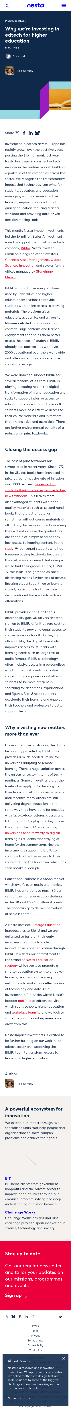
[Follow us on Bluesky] (13, 1316)
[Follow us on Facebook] (20, 1316)
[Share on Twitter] (17, 133)
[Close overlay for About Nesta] (65, 1358)
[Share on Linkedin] (30, 133)
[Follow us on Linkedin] (26, 1316)
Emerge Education (46, 925)
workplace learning (26, 1012)
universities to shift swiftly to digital (32, 833)
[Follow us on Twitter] (7, 1316)
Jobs (35, 1331)
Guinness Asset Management (27, 260)
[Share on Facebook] (24, 133)
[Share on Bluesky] (37, 133)
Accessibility (35, 1345)
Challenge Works (20, 1212)
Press (35, 1326)
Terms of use (35, 1340)
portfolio (24, 1001)
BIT (8, 1178)
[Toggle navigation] (64, 5)
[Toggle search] (7, 7)
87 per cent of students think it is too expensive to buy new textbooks (35, 490)
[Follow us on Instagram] (32, 1316)
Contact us (35, 1350)
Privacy (35, 1335)
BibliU (25, 248)
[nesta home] (35, 5)
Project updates (14, 20)
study (9, 548)
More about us (19, 1398)
